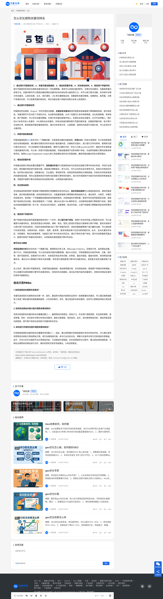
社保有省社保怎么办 (126, 57)
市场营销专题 (127, 581)
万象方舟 (81, 592)
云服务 (36, 586)
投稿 (154, 4)
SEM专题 (111, 583)
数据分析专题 (49, 581)
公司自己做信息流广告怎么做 (130, 93)
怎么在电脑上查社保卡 (127, 70)
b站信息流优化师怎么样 (128, 118)
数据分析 (123, 261)
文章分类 (35, 4)
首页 (27, 4)
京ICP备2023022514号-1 (44, 592)
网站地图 (90, 592)
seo (123, 287)
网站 (70, 586)
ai (134, 283)
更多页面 (47, 4)
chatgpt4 (123, 272)
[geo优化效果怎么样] (28, 525)
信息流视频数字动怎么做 (128, 110)
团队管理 (121, 583)
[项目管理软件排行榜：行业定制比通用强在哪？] (124, 201)
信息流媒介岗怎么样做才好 (129, 101)
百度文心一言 (134, 276)
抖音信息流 (134, 290)
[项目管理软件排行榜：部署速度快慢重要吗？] (124, 235)
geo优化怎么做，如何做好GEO (61, 447)
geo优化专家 (52, 470)
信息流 (134, 265)
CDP (117, 586)
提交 (106, 563)
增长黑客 (99, 586)
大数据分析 (144, 261)
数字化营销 (57, 583)
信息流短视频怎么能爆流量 (129, 97)
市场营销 (145, 276)
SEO (47, 24)
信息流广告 (144, 265)
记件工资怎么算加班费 (127, 74)
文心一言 (145, 272)
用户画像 (89, 586)
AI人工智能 (77, 581)
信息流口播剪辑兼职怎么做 (129, 106)
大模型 (123, 276)
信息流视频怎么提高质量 (128, 127)
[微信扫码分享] (26, 595)
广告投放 (145, 279)
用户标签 (37, 588)
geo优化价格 (52, 494)
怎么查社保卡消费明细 (127, 62)
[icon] (142, 586)
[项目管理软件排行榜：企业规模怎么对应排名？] (124, 179)
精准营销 (126, 586)
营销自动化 (123, 279)
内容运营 (67, 583)
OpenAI (67, 581)
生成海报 (19, 596)
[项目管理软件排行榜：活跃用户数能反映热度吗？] (124, 168)
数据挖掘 (123, 265)
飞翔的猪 (16, 24)
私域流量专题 (47, 586)
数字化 (123, 290)
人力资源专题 (61, 586)
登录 (141, 4)
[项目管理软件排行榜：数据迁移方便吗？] (124, 156)
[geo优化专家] (28, 478)
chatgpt (134, 268)
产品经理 (47, 588)
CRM (36, 583)
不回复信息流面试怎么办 (128, 123)
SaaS (117, 581)
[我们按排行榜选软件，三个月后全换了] (124, 246)
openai (145, 268)
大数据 (145, 283)
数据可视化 (134, 261)
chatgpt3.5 (134, 272)
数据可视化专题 (106, 581)
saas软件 (145, 294)
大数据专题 (45, 583)
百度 (123, 283)
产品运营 (89, 583)
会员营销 (109, 586)
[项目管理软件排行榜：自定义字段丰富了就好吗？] (124, 212)
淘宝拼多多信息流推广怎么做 (130, 89)
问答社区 (59, 4)
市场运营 (134, 279)
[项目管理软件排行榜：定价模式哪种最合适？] (124, 190)
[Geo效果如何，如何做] (28, 431)
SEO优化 (145, 287)
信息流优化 (123, 268)
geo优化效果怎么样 (55, 517)
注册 (147, 4)
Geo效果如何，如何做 (57, 424)
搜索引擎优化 (134, 287)
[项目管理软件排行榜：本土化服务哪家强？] (124, 224)
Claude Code (145, 290)
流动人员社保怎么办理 (127, 66)
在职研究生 (100, 583)
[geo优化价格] (28, 501)
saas (134, 294)
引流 (86, 581)
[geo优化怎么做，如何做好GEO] (28, 455)
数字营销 (123, 294)
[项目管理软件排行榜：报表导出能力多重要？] (124, 145)
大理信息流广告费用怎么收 (129, 114)
